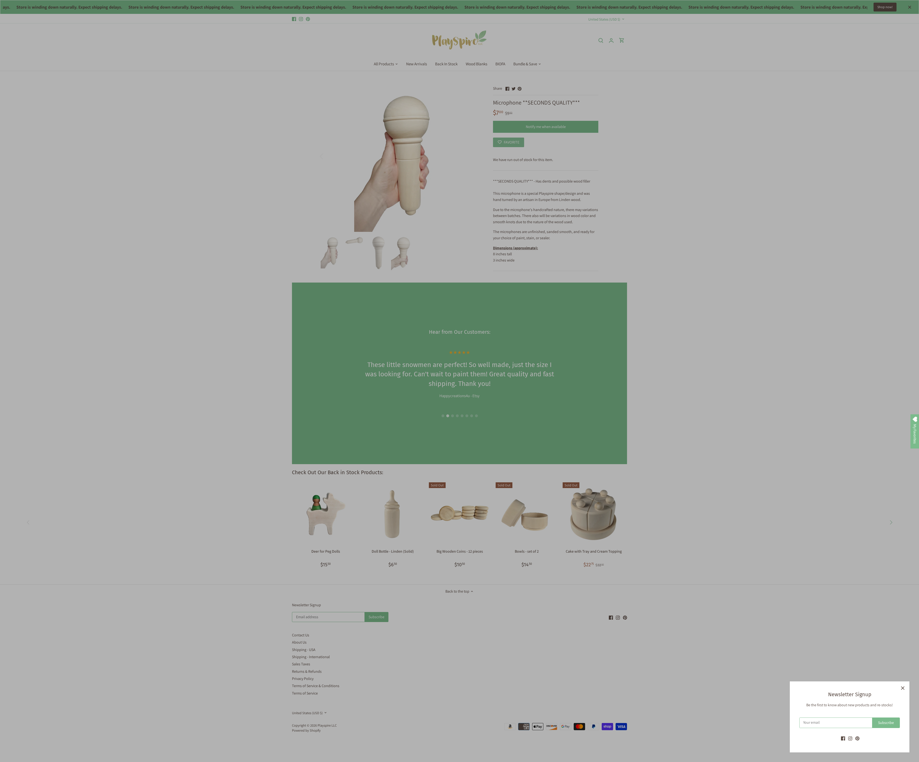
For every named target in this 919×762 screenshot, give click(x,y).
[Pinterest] (857, 738)
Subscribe (886, 722)
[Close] (902, 688)
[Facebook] (843, 738)
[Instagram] (850, 738)
